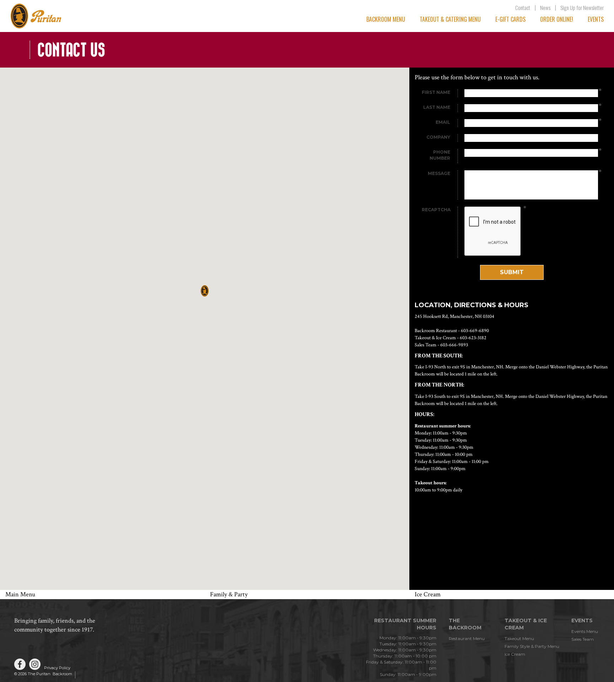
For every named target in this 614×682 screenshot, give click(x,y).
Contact (522, 7)
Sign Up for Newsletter (582, 7)
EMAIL (443, 122)
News (545, 7)
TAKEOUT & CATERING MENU (450, 19)
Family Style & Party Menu (532, 646)
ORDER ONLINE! (556, 19)
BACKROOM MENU (385, 19)
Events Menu (584, 631)
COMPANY (438, 137)
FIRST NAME (436, 92)
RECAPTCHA (436, 209)
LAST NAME (436, 107)
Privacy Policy (57, 667)
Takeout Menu (519, 638)
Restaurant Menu (467, 638)
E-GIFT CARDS (510, 19)
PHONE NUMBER (440, 155)
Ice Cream (515, 654)
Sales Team (582, 639)
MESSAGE (439, 173)
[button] (204, 291)
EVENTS (596, 19)
